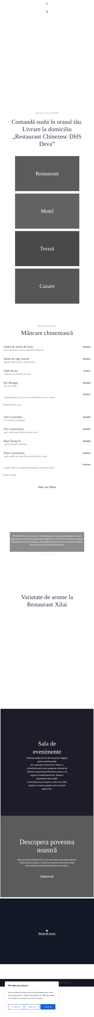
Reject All (32, 1007)
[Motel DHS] (47, 3)
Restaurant (47, 174)
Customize (16, 1007)
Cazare (47, 286)
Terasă (47, 249)
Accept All (48, 1007)
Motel (47, 211)
